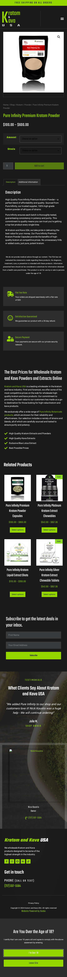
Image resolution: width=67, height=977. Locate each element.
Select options (18, 529)
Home (5, 104)
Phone (19, 880)
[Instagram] (12, 861)
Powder (27, 104)
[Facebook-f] (6, 861)
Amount (11, 137)
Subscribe (33, 655)
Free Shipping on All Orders (33, 3)
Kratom (19, 104)
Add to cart (39, 166)
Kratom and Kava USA (15, 386)
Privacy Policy (33, 903)
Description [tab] (10, 182)
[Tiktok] (28, 861)
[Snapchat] (17, 861)
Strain (11, 149)
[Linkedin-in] (23, 861)
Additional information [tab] (28, 182)
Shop (12, 104)
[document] (33, 948)
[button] (62, 18)
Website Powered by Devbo (34, 911)
